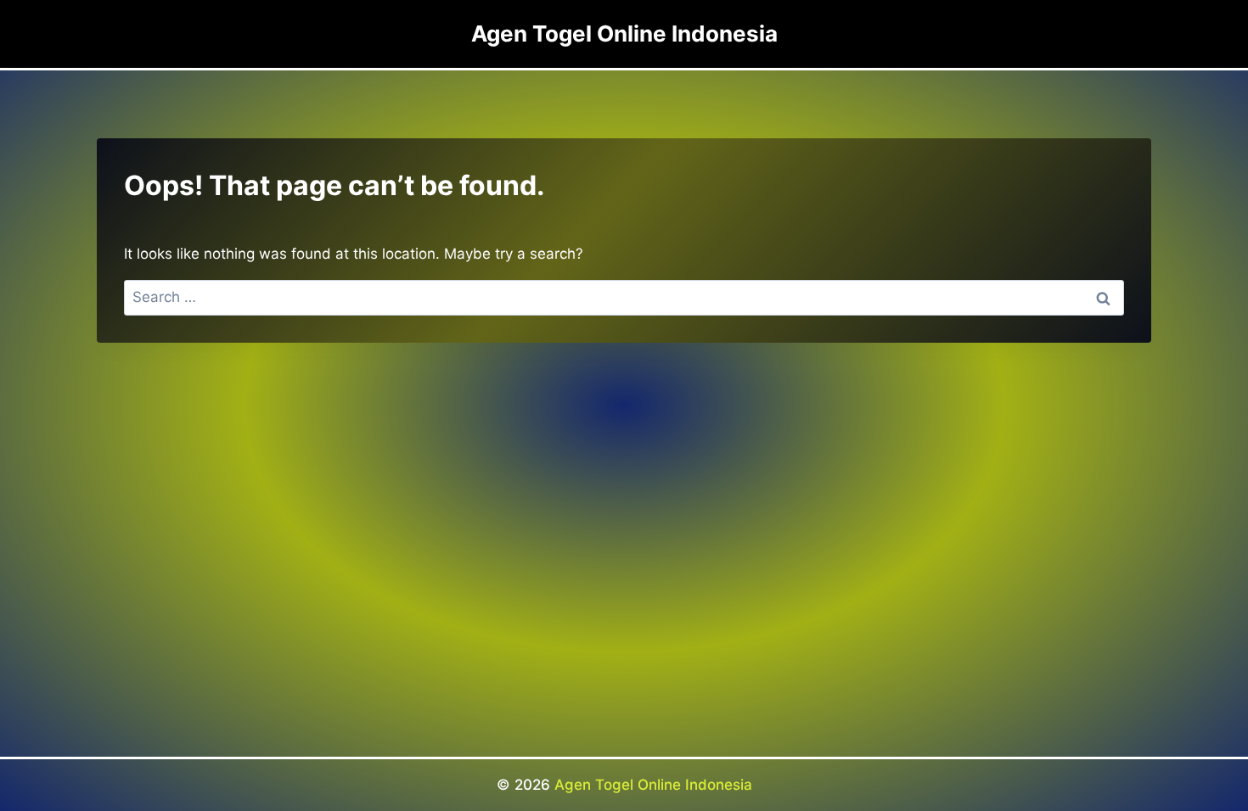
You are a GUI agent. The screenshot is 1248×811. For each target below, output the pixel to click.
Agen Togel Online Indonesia (653, 784)
